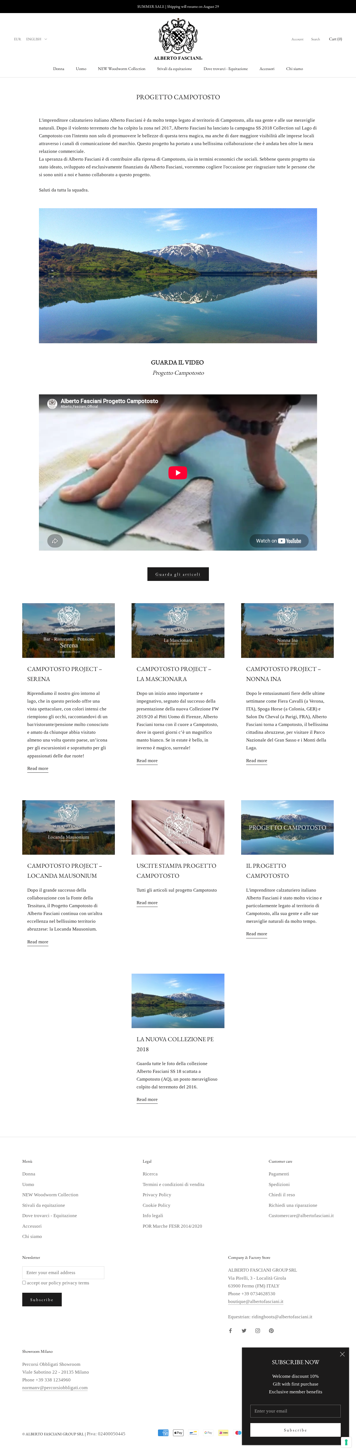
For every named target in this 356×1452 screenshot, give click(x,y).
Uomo (81, 68)
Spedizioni (279, 1184)
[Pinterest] (271, 1330)
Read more (37, 768)
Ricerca (150, 1174)
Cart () (335, 38)
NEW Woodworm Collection (121, 68)
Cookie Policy (156, 1205)
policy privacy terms (69, 1283)
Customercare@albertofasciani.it (301, 1215)
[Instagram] (257, 1330)
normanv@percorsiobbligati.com (55, 1387)
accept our (58, 1283)
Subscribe (295, 1430)
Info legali (153, 1215)
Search (315, 39)
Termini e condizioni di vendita (173, 1184)
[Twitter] (244, 1330)
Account (297, 39)
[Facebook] (230, 1330)
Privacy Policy (157, 1194)
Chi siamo (294, 68)
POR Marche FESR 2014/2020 (172, 1226)
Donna (58, 68)
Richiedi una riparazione (293, 1205)
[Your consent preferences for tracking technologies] (346, 1442)
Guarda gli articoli (178, 574)
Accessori (267, 68)
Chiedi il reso (282, 1194)
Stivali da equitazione (174, 68)
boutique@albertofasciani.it (255, 1301)
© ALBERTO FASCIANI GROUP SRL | (54, 1433)
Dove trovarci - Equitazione (226, 68)
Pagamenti (279, 1174)
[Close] (342, 1354)
